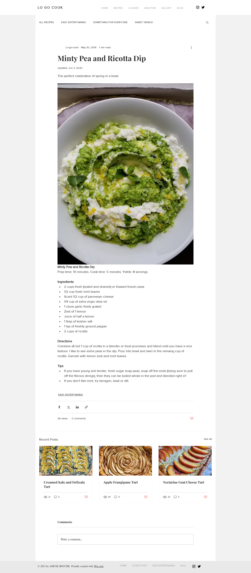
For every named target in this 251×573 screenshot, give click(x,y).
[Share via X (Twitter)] (68, 407)
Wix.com (98, 566)
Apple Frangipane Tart (120, 482)
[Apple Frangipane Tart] (125, 461)
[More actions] (191, 47)
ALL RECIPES (46, 22)
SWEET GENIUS (144, 22)
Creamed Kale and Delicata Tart (64, 484)
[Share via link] (86, 407)
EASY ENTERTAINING (73, 22)
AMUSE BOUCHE (60, 566)
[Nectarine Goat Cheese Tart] (185, 461)
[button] (118, 8)
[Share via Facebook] (59, 407)
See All (208, 438)
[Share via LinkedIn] (77, 407)
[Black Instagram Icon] (198, 7)
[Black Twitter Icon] (203, 7)
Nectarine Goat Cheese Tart (183, 482)
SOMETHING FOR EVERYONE (110, 22)
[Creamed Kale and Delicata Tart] (65, 461)
